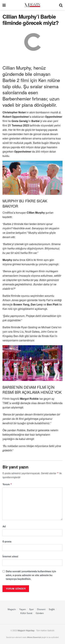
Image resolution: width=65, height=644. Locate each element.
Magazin (12, 609)
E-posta (6, 541)
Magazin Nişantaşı (26, 630)
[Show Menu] (4, 5)
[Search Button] (60, 5)
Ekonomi (41, 609)
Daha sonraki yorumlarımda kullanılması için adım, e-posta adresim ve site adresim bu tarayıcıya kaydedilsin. (31, 575)
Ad (4, 526)
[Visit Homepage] (32, 5)
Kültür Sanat (26, 613)
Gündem (40, 613)
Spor (31, 609)
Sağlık (52, 609)
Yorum (7, 484)
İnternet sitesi (10, 556)
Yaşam (22, 609)
